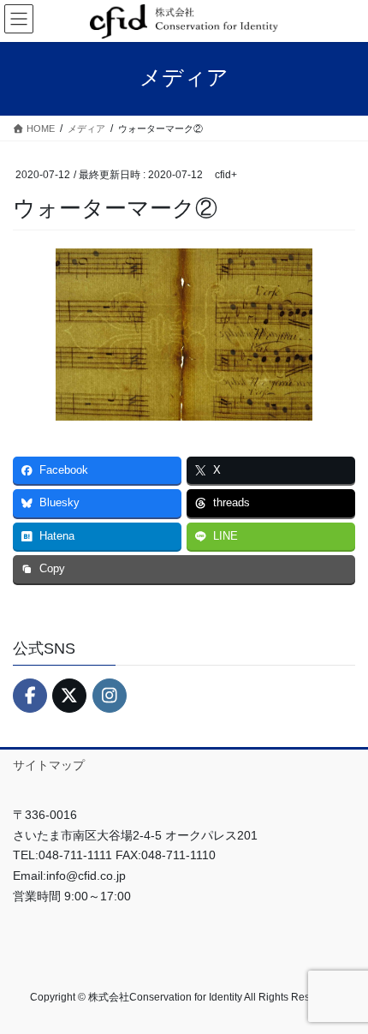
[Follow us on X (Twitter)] (69, 695)
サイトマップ (49, 765)
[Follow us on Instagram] (109, 695)
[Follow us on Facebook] (30, 695)
